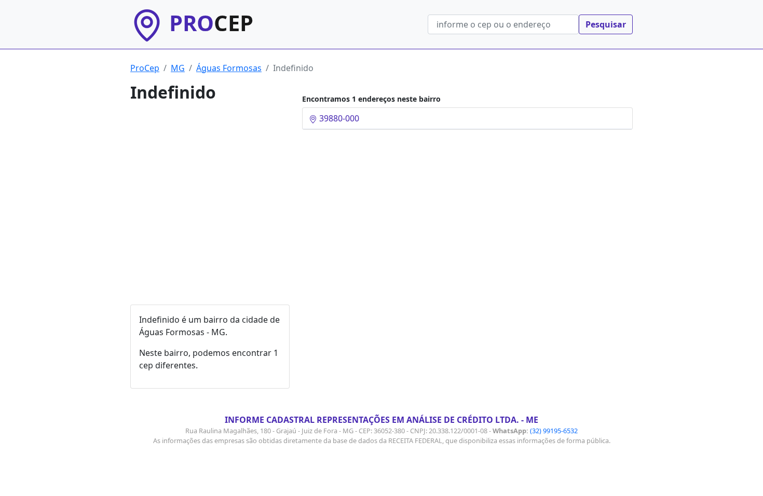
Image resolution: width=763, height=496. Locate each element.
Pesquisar (605, 24)
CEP (211, 22)
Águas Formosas (229, 68)
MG (178, 68)
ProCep (144, 68)
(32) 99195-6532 (554, 430)
